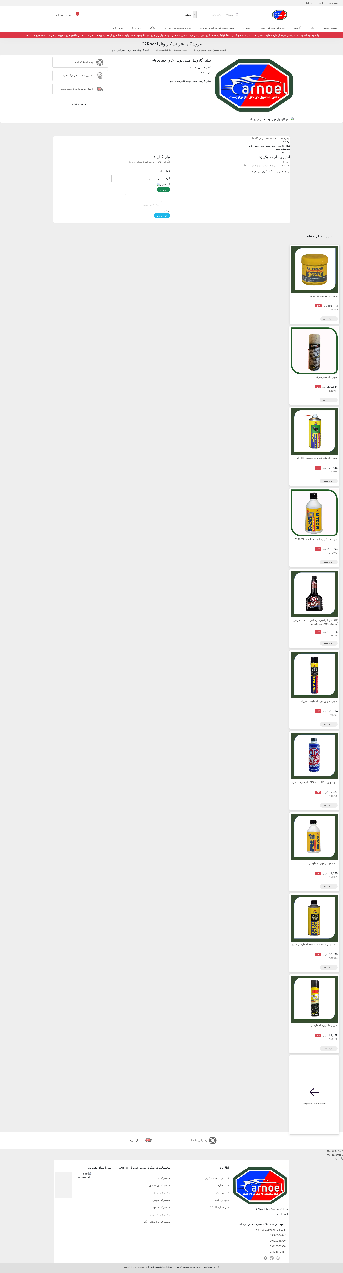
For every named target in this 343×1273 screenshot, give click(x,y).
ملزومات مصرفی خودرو (272, 27)
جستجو (188, 14)
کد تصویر (165, 184)
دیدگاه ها (256, 138)
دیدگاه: (166, 211)
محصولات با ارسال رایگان (156, 1221)
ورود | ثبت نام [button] (64, 14)
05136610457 (278, 1251)
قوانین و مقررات (220, 1192)
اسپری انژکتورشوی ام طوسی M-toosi (317, 457)
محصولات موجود (161, 1200)
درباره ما (322, 3)
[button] (171, 1151)
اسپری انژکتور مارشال (326, 377)
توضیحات (285, 138)
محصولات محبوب (161, 1207)
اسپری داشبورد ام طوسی (324, 1025)
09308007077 (278, 1235)
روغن (312, 27)
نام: (168, 170)
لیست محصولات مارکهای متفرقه (171, 50)
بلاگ (152, 27)
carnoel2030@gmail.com (271, 1229)
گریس (297, 27)
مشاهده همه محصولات (314, 1103)
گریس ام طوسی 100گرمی (323, 295)
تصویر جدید (163, 189)
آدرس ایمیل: (163, 178)
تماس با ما (310, 3)
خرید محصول (328, 319)
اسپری (246, 27)
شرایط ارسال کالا (219, 1207)
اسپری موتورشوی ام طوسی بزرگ (319, 701)
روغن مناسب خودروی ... (178, 27)
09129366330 (278, 1240)
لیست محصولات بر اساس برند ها (217, 27)
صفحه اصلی (333, 3)
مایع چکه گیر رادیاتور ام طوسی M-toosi (316, 539)
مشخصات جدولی (271, 138)
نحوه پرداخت (222, 1200)
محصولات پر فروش (159, 1185)
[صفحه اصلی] (279, 14)
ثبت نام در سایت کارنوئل (216, 1178)
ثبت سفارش (222, 1185)
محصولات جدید (162, 1178)
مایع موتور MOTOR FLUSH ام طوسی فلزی (314, 944)
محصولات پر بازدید (160, 1192)
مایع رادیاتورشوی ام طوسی (323, 863)
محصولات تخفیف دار (159, 1214)
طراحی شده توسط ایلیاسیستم (135, 1267)
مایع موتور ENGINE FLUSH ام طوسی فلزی (314, 782)
